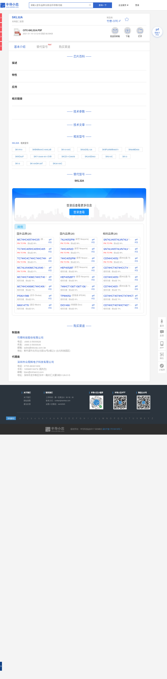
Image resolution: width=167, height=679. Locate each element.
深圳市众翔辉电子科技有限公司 (35, 362)
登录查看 (79, 212)
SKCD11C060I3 (68, 156)
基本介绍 (19, 46)
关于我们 (27, 397)
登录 (137, 5)
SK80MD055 (134, 149)
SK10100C (66, 149)
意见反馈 (27, 404)
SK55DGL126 (86, 149)
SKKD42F (19, 156)
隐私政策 (27, 400)
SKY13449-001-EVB (43, 156)
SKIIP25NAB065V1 (110, 149)
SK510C (109, 156)
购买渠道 (64, 46)
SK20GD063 (90, 156)
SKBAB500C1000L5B (41, 149)
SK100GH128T (36, 163)
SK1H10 (18, 149)
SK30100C (57, 163)
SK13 (124, 156)
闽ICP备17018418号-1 (112, 429)
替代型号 (44, 46)
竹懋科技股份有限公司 (30, 337)
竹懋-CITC (112, 21)
